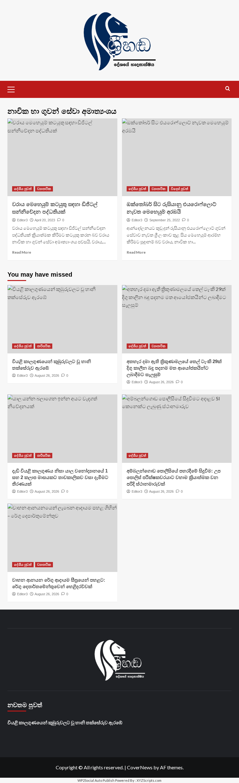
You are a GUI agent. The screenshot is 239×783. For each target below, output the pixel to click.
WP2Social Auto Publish (96, 780)
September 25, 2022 (164, 220)
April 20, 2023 (45, 220)
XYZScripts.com (149, 780)
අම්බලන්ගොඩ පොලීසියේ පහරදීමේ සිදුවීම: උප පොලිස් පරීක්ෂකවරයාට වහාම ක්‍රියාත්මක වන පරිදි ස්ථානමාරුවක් (174, 477)
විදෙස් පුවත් (179, 189)
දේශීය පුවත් (23, 189)
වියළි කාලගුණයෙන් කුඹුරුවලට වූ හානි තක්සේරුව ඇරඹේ (64, 722)
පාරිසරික (43, 346)
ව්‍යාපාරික (44, 189)
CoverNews (139, 767)
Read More (21, 252)
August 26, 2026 (47, 375)
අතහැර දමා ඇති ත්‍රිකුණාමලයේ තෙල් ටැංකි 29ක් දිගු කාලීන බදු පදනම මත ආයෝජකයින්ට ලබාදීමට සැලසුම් (174, 368)
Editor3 (22, 220)
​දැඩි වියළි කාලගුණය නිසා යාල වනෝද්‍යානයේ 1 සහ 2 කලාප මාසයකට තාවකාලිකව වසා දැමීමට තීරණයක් (60, 477)
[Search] (228, 88)
